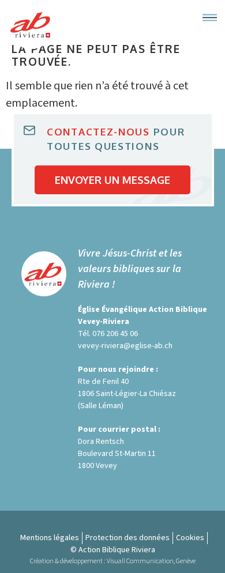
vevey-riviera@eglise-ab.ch (125, 346)
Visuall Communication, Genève (151, 561)
